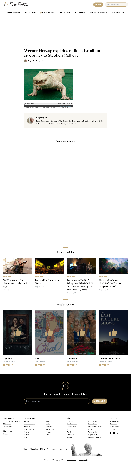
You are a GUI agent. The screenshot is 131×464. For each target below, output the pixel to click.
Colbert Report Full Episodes (32, 107)
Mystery (48, 421)
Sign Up (5, 434)
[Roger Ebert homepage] (16, 4)
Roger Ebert (32, 61)
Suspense (49, 432)
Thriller (48, 435)
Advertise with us (115, 427)
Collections (30, 13)
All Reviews (7, 424)
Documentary (29, 429)
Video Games (92, 424)
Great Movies (48, 13)
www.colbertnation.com (66, 106)
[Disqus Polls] (65, 170)
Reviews (70, 421)
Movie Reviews (13, 13)
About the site (114, 421)
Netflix (48, 424)
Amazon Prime (29, 424)
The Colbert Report (29, 103)
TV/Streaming (64, 13)
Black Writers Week (95, 427)
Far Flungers (71, 432)
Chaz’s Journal (72, 424)
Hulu (26, 437)
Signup (98, 4)
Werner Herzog (28, 104)
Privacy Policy (83, 460)
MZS (68, 429)
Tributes (69, 437)
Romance (49, 427)
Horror (26, 435)
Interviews (80, 13)
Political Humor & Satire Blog (48, 107)
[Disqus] (65, 218)
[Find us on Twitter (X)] (117, 433)
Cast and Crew (8, 427)
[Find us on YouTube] (114, 433)
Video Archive (65, 107)
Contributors (117, 13)
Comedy (27, 427)
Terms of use (71, 460)
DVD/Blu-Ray (92, 421)
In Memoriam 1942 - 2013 (58, 449)
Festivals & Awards (98, 13)
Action (26, 421)
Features (26, 46)
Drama (26, 432)
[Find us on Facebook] (110, 433)
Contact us (113, 424)
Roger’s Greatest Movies (11, 421)
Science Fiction (51, 429)
